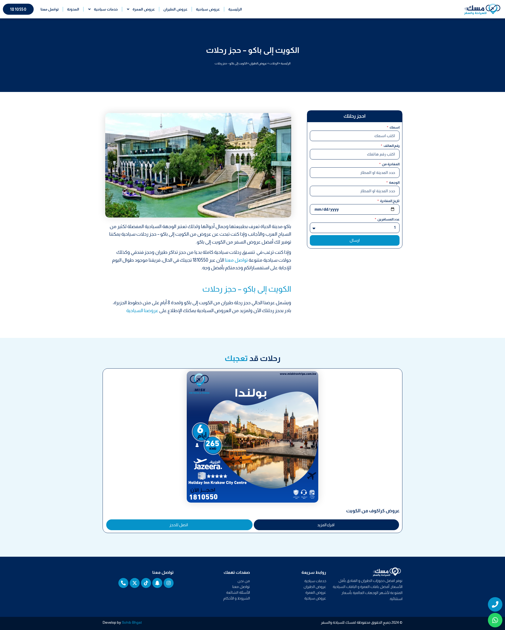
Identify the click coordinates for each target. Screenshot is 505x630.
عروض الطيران (175, 9)
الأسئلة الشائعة (238, 592)
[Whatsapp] (495, 620)
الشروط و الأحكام (236, 598)
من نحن (244, 581)
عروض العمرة (144, 9)
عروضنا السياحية (142, 310)
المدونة (73, 9)
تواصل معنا (50, 9)
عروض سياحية (208, 9)
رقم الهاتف (391, 146)
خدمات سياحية (106, 9)
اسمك (394, 127)
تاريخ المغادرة (390, 201)
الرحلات (273, 63)
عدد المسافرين (388, 219)
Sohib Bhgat (132, 622)
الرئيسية (235, 9)
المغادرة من (390, 164)
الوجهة (394, 182)
